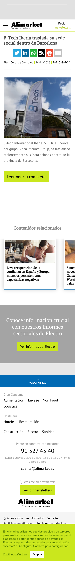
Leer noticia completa (26, 176)
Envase (33, 400)
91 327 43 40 (37, 450)
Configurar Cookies (15, 554)
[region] (37, 542)
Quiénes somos (13, 518)
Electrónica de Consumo (18, 62)
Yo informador (35, 518)
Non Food (50, 400)
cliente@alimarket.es (37, 468)
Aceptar (37, 554)
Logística (10, 406)
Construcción (14, 431)
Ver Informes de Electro (37, 346)
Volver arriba (37, 382)
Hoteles (9, 421)
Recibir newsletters (37, 490)
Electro (32, 431)
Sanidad (48, 431)
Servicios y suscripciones (52, 523)
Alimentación (14, 400)
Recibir (63, 25)
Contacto (52, 518)
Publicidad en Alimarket (19, 523)
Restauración (29, 421)
